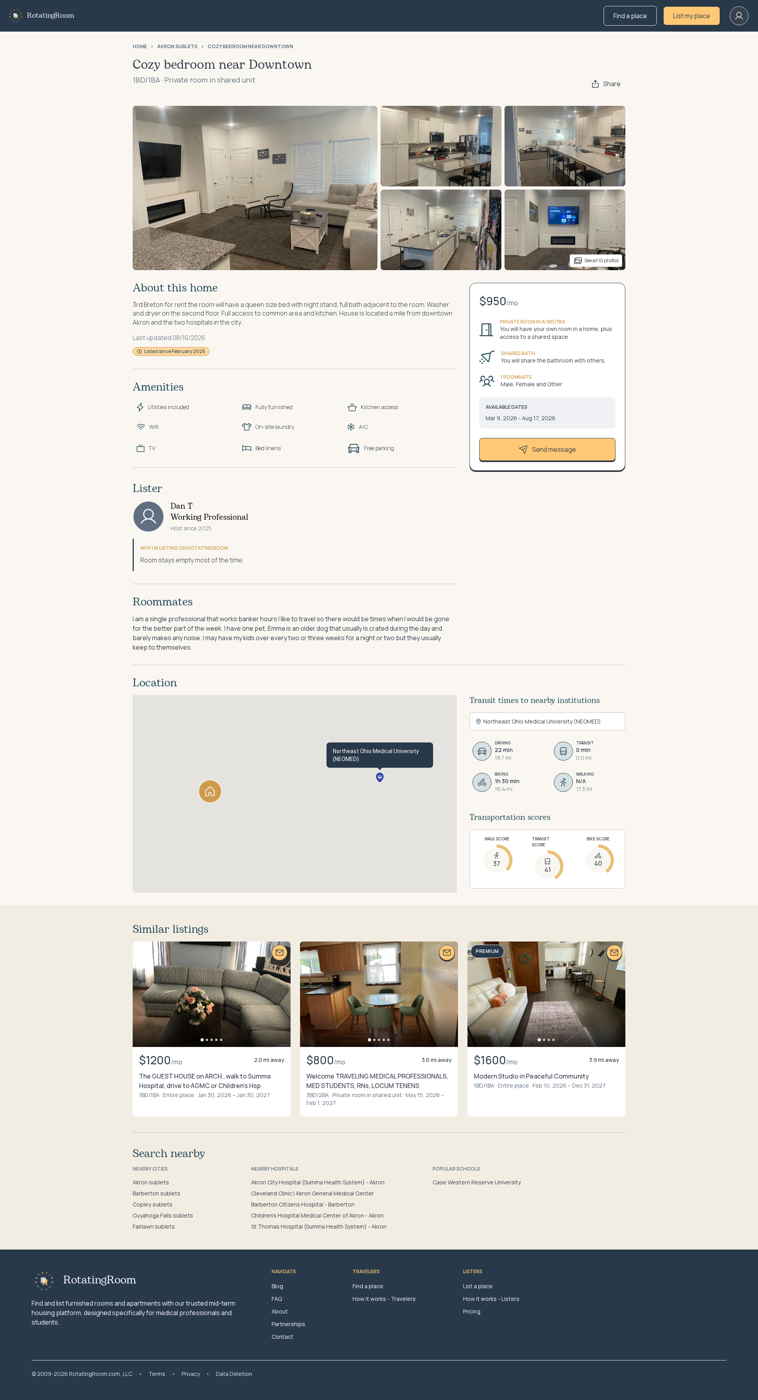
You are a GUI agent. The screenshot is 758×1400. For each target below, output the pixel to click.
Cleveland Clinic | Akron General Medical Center (312, 1193)
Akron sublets (151, 1182)
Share (612, 83)
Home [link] (140, 46)
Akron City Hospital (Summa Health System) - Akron (318, 1182)
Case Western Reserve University (477, 1182)
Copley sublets (153, 1204)
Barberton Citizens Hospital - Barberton (303, 1204)
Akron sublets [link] (177, 46)
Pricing (471, 1311)
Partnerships (288, 1324)
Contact (282, 1336)
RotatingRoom (50, 15)
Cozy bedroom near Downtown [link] (250, 46)
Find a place (630, 15)
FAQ (277, 1298)
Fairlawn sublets (154, 1226)
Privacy (191, 1373)
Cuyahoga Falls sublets (163, 1215)
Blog (277, 1286)
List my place (691, 15)
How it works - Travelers (384, 1298)
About (280, 1311)
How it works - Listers (491, 1298)
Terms (156, 1373)
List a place (478, 1286)
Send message (554, 449)
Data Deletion (234, 1373)
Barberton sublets (156, 1193)
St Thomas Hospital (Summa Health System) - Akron (319, 1226)
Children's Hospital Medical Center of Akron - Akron (317, 1215)
